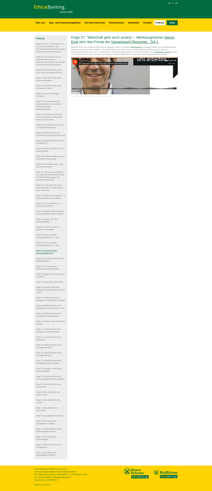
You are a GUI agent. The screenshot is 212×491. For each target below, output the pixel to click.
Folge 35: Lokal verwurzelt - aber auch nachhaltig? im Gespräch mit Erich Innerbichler (49, 187)
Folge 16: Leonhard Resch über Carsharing (48, 338)
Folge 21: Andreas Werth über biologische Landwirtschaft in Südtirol (50, 299)
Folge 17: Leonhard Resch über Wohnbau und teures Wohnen (48, 330)
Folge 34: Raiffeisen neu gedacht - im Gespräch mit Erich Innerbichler (50, 197)
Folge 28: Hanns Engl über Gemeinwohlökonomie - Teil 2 (47, 244)
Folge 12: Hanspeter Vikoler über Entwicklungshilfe (49, 370)
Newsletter (133, 23)
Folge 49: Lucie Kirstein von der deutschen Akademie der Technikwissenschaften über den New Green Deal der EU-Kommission (50, 61)
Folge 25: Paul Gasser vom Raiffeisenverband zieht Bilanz (48, 267)
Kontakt (147, 23)
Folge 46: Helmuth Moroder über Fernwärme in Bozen (49, 87)
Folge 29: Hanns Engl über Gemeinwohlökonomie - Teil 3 (47, 236)
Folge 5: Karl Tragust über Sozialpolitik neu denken (46, 422)
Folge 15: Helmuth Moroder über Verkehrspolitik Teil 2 (49, 346)
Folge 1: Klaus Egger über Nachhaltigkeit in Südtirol (46, 453)
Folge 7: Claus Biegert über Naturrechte (46, 409)
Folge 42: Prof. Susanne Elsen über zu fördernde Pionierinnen (50, 126)
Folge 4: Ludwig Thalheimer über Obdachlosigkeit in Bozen (49, 430)
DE (169, 3)
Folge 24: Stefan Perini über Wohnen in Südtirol (50, 275)
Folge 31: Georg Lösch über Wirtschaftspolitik (47, 220)
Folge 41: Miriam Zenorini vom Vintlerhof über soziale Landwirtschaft (50, 134)
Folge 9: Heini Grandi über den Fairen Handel (48, 393)
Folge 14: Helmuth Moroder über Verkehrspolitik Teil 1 (49, 354)
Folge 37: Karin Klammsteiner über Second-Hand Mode (49, 165)
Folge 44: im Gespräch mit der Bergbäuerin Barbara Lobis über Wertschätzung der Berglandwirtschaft (48, 105)
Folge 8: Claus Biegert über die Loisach (48, 401)
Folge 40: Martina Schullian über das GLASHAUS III (50, 142)
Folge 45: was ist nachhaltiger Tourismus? (47, 95)
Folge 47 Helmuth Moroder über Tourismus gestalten (48, 79)
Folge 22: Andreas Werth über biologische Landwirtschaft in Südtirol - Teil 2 (50, 289)
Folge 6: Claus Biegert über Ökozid (49, 416)
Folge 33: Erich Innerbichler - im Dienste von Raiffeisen (48, 204)
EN (176, 3)
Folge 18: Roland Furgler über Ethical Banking (50, 322)
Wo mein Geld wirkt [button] (95, 23)
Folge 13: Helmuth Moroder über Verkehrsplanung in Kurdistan (49, 362)
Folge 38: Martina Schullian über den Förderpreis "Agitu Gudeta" (50, 157)
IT (173, 3)
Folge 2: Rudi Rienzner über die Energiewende (48, 446)
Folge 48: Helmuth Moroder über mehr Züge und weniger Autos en (49, 71)
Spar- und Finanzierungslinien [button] (65, 23)
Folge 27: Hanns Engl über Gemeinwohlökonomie (46, 252)
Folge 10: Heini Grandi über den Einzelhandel (48, 385)
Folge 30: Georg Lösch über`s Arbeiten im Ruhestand (48, 228)
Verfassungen (136, 47)
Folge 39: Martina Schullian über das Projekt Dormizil (50, 149)
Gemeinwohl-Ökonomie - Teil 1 (134, 42)
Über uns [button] (40, 23)
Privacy (47, 485)
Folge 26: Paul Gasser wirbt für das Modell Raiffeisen (50, 259)
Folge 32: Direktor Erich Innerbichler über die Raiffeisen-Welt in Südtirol (50, 212)
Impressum (38, 485)
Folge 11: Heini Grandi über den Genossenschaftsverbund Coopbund (50, 377)
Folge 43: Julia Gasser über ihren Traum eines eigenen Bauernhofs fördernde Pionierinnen (49, 117)
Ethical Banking (75, 96)
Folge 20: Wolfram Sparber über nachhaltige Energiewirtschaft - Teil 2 (50, 307)
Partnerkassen (116, 23)
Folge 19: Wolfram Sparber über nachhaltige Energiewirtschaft (48, 314)
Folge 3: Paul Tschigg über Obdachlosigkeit (46, 438)
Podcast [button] (159, 23)
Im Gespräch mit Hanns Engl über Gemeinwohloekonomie (97, 96)
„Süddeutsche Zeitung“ (162, 52)
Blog (172, 23)
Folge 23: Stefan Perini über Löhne (49, 282)
